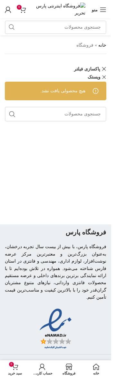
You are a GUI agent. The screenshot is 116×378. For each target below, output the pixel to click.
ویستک (94, 77)
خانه (102, 45)
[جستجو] (11, 27)
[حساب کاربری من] (8, 9)
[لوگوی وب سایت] (59, 9)
